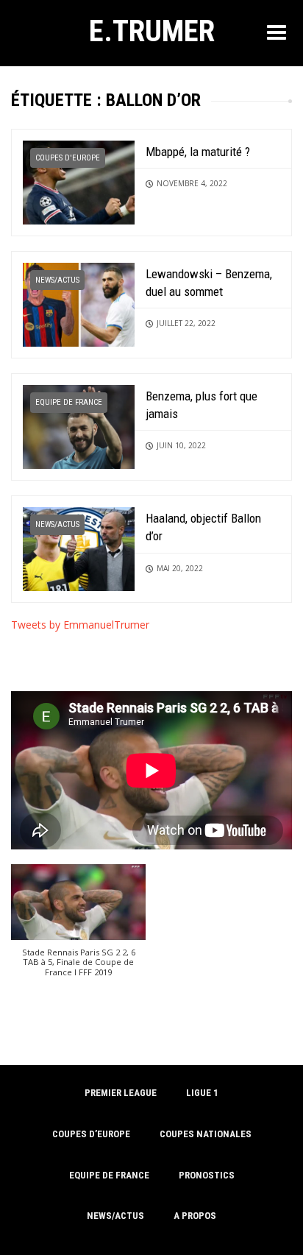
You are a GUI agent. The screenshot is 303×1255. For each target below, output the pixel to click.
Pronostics (207, 1175)
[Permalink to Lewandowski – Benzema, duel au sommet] (79, 304)
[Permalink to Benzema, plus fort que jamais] (79, 426)
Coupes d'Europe (67, 158)
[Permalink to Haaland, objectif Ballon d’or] (79, 548)
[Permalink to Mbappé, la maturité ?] (79, 181)
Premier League (121, 1092)
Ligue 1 (202, 1092)
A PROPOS (195, 1215)
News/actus (57, 280)
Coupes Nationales (206, 1133)
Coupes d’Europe (91, 1133)
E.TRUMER (152, 31)
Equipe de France (68, 402)
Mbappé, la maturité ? (198, 151)
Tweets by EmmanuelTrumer (80, 625)
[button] (78, 927)
